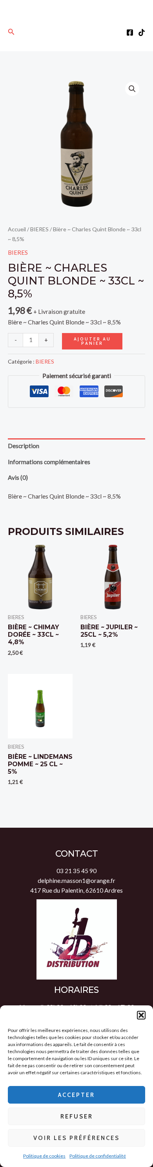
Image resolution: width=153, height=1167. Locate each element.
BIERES (39, 229)
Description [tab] (23, 445)
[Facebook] (129, 32)
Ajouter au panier (92, 341)
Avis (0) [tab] (18, 477)
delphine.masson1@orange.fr (76, 880)
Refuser (76, 1116)
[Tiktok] (141, 32)
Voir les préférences (76, 1138)
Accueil (17, 229)
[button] (141, 1015)
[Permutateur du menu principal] (76, 32)
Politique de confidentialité (97, 1156)
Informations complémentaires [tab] (49, 461)
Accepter (76, 1095)
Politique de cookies (44, 1156)
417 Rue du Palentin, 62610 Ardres (76, 890)
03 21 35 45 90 (76, 870)
